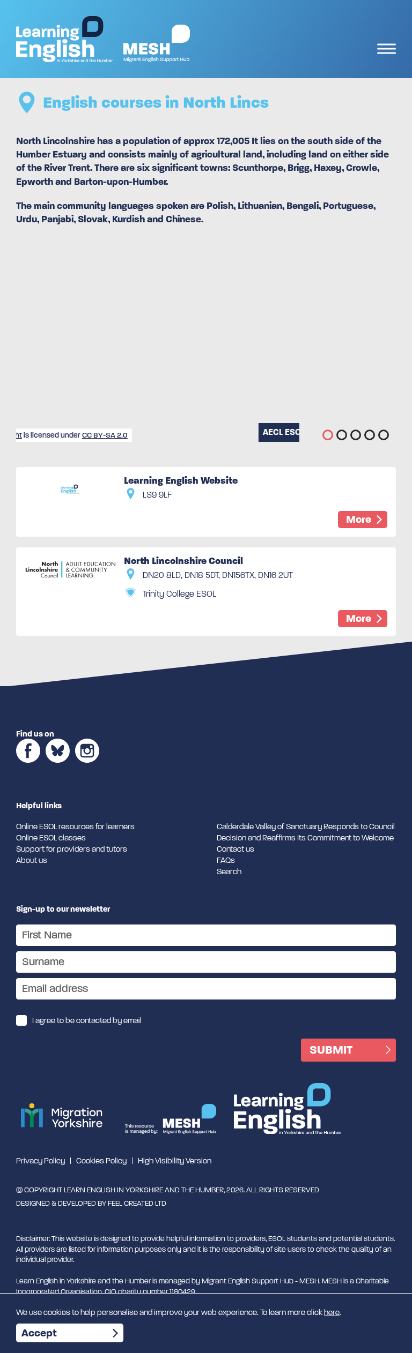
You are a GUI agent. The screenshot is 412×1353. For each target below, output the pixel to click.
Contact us (235, 849)
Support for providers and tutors (71, 849)
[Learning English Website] (70, 489)
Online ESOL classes (51, 838)
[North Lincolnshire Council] (70, 569)
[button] (327, 435)
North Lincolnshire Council (183, 561)
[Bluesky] (58, 766)
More (358, 519)
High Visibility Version (174, 1161)
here (332, 1312)
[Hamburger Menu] (386, 50)
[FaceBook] (28, 766)
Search (229, 871)
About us (31, 860)
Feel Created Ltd (137, 1203)
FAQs (226, 860)
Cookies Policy (101, 1161)
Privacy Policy (40, 1161)
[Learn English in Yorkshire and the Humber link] (64, 39)
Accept (39, 1333)
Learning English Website (181, 480)
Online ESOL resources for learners (75, 826)
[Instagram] (87, 766)
